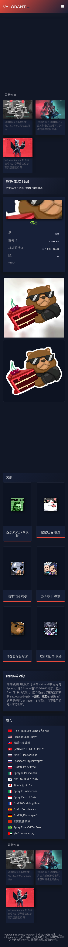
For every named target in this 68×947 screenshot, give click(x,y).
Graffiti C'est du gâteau (27, 803)
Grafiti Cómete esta (25, 809)
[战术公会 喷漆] (17, 568)
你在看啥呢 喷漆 (17, 656)
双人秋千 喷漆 (50, 596)
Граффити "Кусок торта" (28, 761)
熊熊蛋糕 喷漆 (22, 821)
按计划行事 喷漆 (51, 656)
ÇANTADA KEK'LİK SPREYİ (29, 749)
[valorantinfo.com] (17, 6)
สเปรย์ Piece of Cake (25, 755)
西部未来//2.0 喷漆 (17, 534)
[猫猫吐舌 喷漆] (50, 504)
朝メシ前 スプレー (24, 785)
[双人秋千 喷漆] (50, 568)
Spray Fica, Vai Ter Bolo (27, 827)
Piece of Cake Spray (25, 737)
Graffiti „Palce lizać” (25, 767)
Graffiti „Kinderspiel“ (25, 815)
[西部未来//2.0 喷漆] (17, 504)
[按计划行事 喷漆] (50, 628)
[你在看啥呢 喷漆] (17, 628)
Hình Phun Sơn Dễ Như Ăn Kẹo (31, 731)
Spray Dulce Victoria (25, 773)
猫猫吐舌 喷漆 (50, 532)
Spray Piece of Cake (25, 797)
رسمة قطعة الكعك (24, 833)
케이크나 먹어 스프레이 (26, 779)
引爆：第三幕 (52, 249)
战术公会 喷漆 (17, 596)
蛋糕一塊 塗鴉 (22, 743)
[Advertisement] (34, 50)
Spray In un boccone (25, 791)
